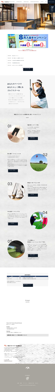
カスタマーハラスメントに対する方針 (17, 65)
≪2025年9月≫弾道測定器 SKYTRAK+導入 (18, 60)
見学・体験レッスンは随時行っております (18, 58)
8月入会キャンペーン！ (15, 55)
